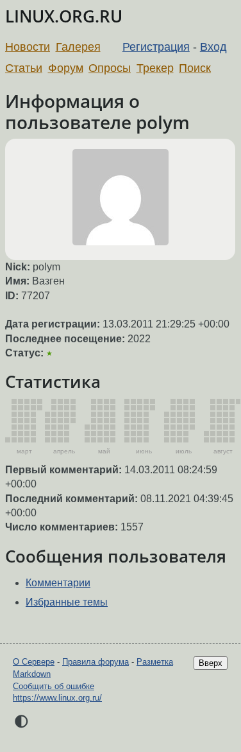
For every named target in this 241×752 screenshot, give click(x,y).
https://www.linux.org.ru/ (57, 698)
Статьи (23, 68)
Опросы (109, 68)
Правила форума (95, 662)
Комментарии (58, 582)
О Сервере (33, 662)
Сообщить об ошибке (53, 686)
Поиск (195, 68)
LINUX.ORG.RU (63, 16)
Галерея (78, 46)
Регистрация (156, 46)
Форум (65, 68)
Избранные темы (67, 602)
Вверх (210, 663)
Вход (213, 46)
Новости (27, 46)
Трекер (155, 68)
